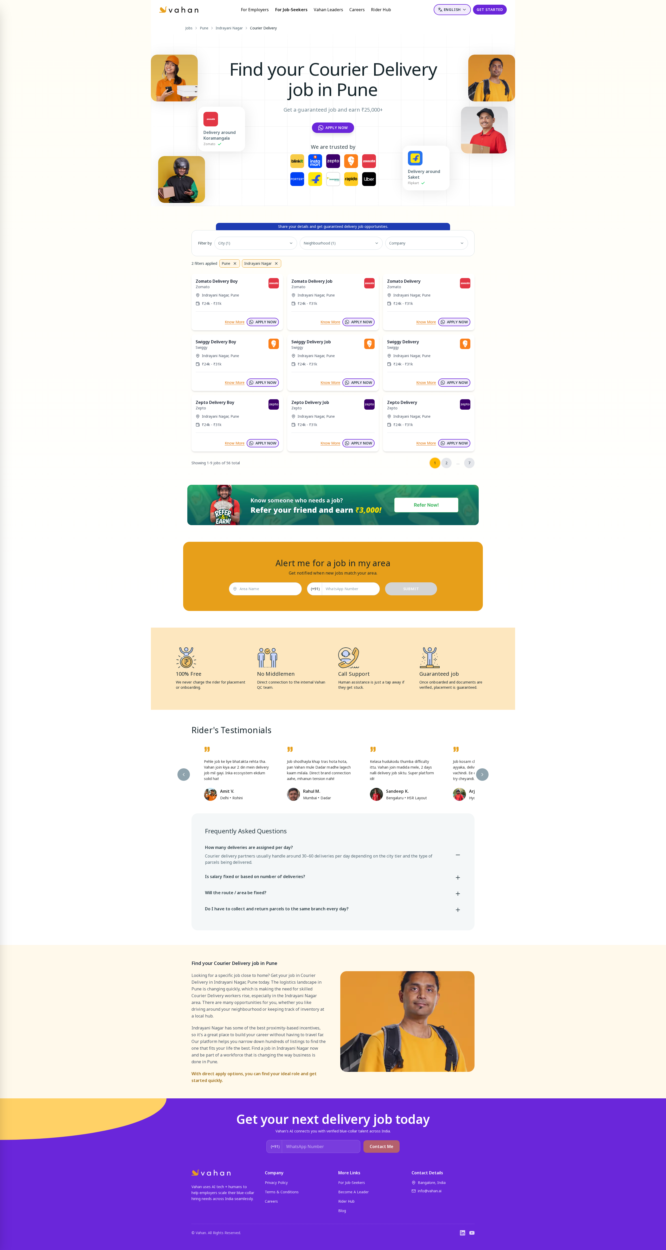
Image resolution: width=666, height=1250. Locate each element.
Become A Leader (353, 1191)
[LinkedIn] (462, 1232)
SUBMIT (411, 588)
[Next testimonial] (482, 774)
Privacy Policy (276, 1182)
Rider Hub (381, 9)
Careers (357, 9)
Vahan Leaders (328, 9)
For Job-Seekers (291, 9)
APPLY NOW (265, 321)
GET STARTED (490, 9)
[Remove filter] (235, 263)
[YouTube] (472, 1232)
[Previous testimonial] (183, 774)
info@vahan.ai (429, 1190)
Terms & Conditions (282, 1191)
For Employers (255, 9)
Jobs (189, 27)
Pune (204, 27)
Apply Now (336, 127)
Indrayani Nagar (229, 27)
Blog (342, 1210)
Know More (235, 321)
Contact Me (381, 1146)
